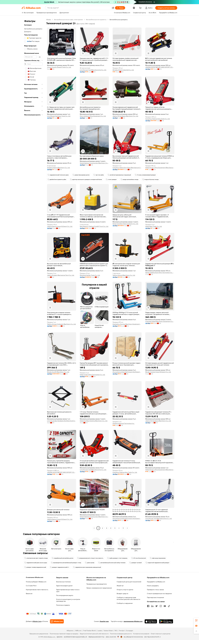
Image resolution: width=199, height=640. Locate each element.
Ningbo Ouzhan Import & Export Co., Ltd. (158, 372)
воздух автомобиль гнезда (130, 179)
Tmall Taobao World (89, 630)
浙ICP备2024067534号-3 (152, 637)
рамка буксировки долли (82, 175)
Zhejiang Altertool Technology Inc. (124, 423)
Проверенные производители (96, 584)
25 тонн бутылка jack (139, 558)
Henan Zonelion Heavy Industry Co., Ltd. (125, 224)
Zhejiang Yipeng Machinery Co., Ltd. (58, 167)
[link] (196, 620)
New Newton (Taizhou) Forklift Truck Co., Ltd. (94, 226)
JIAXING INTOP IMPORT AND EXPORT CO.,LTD (159, 67)
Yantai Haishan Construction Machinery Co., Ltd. (94, 163)
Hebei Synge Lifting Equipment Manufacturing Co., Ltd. (159, 167)
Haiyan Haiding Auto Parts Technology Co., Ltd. (159, 272)
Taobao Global (108, 630)
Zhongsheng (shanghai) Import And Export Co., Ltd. (127, 372)
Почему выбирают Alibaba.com (36, 582)
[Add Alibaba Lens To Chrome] (57, 621)
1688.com (78, 630)
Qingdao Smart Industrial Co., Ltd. (123, 70)
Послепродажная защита (64, 595)
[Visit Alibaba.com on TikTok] (169, 606)
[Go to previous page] (94, 528)
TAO (115, 630)
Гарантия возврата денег (64, 585)
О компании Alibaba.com (34, 577)
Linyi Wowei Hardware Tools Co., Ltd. (58, 116)
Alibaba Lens (37, 621)
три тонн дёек (99, 175)
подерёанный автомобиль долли (63, 558)
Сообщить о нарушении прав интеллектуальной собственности (128, 598)
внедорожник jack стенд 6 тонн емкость (91, 558)
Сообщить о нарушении (125, 603)
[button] (113, 8)
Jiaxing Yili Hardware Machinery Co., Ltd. (125, 116)
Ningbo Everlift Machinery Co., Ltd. (58, 372)
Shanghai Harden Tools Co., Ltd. (90, 275)
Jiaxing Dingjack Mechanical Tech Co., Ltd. (60, 275)
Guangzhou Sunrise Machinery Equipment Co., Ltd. (127, 324)
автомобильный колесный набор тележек (112, 562)
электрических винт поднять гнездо (37, 558)
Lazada (99, 630)
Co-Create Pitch (31, 585)
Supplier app (104, 621)
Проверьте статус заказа (155, 589)
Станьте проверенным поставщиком (159, 593)
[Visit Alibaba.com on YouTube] (165, 606)
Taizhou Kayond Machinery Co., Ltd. (124, 275)
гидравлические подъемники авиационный (88, 567)
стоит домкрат (112, 179)
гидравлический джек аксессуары (36, 562)
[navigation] (33, 274)
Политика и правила (63, 605)
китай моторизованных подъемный (120, 175)
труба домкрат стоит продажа (118, 558)
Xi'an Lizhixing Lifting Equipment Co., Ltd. (93, 116)
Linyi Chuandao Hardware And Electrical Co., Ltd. (61, 421)
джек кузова (90, 562)
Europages (129, 630)
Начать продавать (153, 585)
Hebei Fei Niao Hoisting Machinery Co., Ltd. (93, 421)
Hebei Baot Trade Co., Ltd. (153, 226)
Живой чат (120, 585)
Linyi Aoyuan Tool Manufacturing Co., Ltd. (93, 70)
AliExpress (70, 630)
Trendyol (121, 630)
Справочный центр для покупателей (129, 582)
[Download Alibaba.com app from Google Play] (166, 621)
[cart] (140, 8)
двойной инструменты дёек (58, 179)
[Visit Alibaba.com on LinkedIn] (152, 606)
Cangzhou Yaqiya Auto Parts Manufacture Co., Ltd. (127, 167)
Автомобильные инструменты (96, 19)
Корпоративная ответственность (37, 589)
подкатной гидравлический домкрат (158, 562)
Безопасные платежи (63, 582)
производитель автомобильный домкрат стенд (67, 562)
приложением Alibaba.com (133, 621)
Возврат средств (122, 593)
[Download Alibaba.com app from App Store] (151, 621)
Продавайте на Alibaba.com (156, 582)
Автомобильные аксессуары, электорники (68, 19)
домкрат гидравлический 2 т (60, 567)
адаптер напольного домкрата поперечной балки (87, 179)
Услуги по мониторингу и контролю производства (68, 600)
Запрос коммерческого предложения (99, 588)
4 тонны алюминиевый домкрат (146, 175)
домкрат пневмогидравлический (36, 567)
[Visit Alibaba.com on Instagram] (160, 606)
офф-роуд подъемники (159, 558)
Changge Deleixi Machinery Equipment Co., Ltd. (159, 321)
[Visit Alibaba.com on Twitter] (156, 606)
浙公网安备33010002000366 (133, 637)
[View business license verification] (118, 637)
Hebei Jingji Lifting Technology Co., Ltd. (92, 374)
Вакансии (29, 593)
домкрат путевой (136, 562)
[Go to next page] (127, 528)
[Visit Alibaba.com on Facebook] (148, 606)
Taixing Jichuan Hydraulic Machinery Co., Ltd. (61, 324)
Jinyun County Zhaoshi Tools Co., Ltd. (59, 67)
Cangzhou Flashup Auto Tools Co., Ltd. (157, 119)
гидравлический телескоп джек (59, 175)
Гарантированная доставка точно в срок (67, 590)
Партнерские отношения (155, 597)
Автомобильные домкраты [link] (119, 19)
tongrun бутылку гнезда (151, 179)
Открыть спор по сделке (125, 589)
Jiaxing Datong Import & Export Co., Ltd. (59, 226)
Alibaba (48, 19)
